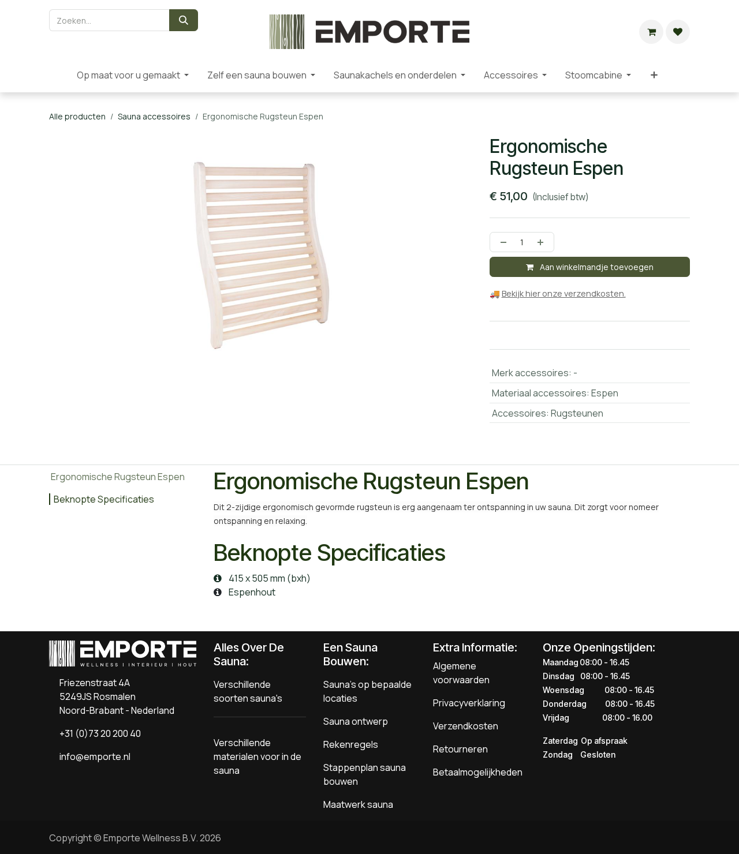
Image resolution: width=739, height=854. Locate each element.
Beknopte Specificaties (104, 499)
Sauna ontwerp (355, 721)
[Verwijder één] (501, 242)
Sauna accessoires (154, 116)
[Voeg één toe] (543, 242)
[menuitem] (58, 75)
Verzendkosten (465, 726)
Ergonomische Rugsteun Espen (118, 476)
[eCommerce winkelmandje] (651, 32)
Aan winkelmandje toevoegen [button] (596, 266)
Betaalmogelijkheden (477, 772)
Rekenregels (350, 744)
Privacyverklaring (469, 702)
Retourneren (460, 749)
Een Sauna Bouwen (350, 654)
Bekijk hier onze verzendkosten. (564, 293)
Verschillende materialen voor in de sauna (257, 756)
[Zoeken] (183, 20)
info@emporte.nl (92, 756)
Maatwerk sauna (358, 804)
